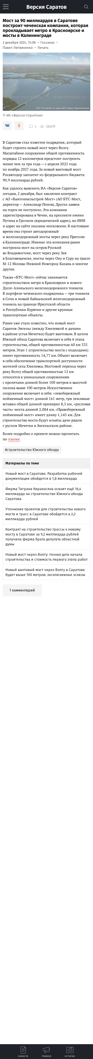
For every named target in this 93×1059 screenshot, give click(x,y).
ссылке (14, 439)
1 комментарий (22, 590)
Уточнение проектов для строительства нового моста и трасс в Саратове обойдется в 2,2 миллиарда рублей (45, 514)
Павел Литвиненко (18, 48)
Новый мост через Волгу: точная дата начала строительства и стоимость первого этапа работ (46, 557)
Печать (43, 48)
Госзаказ (47, 42)
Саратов (46, 7)
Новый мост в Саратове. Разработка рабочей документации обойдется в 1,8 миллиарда (43, 476)
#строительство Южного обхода (32, 450)
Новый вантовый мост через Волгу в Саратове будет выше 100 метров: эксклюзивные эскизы (45, 572)
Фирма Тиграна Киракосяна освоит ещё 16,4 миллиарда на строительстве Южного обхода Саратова (44, 494)
